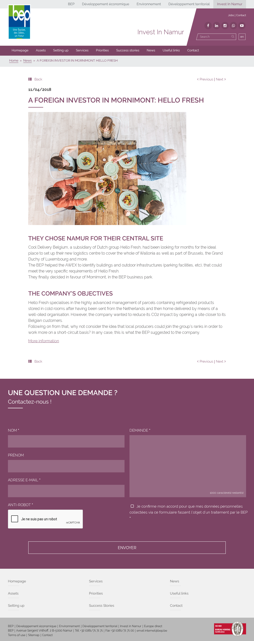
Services (82, 50)
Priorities (102, 50)
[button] (102, 51)
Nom (13, 430)
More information (43, 341)
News (151, 50)
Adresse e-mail (24, 480)
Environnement (149, 4)
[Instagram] (225, 25)
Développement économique (105, 4)
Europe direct (153, 626)
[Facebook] (208, 25)
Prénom (16, 455)
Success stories (127, 50)
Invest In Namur (229, 4)
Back (38, 79)
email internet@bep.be (152, 630)
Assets (41, 50)
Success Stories (101, 606)
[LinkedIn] (216, 25)
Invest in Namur (130, 626)
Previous (206, 79)
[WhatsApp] (233, 25)
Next (219, 79)
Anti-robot (20, 505)
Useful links (171, 50)
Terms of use (16, 635)
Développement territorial (189, 4)
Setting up (60, 50)
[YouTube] (242, 25)
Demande (139, 430)
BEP (71, 4)
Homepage (20, 50)
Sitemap (33, 635)
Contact (241, 15)
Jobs (231, 15)
